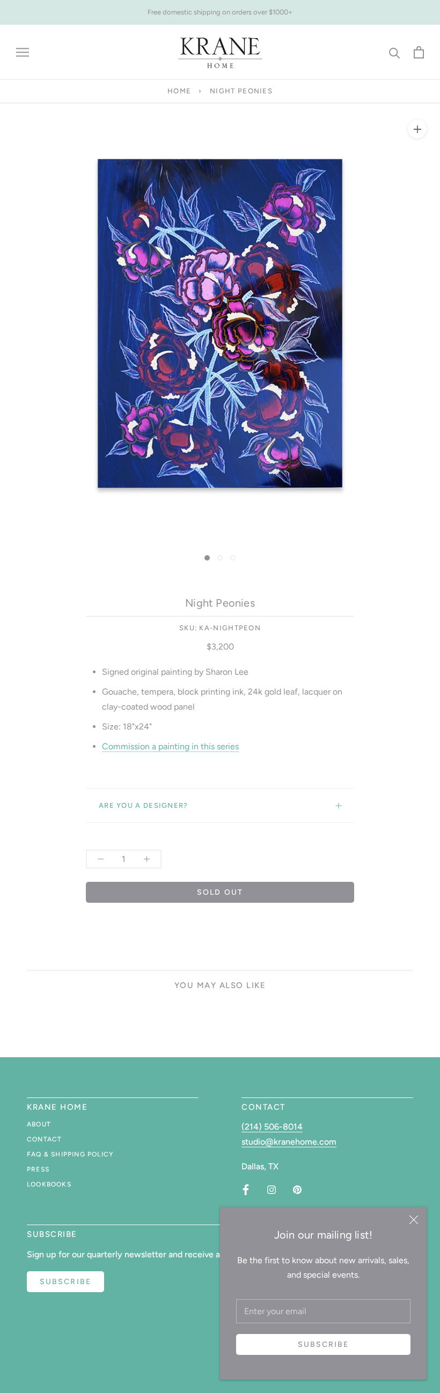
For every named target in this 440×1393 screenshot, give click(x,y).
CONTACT (44, 1139)
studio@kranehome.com (288, 1142)
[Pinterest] (297, 1189)
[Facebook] (245, 1189)
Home (179, 91)
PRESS (38, 1169)
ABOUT (39, 1124)
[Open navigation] (22, 52)
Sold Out (220, 892)
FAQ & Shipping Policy (70, 1154)
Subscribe (323, 1344)
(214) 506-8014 (272, 1127)
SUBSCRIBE (65, 1281)
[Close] (414, 1220)
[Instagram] (271, 1189)
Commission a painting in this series (170, 746)
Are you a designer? (143, 805)
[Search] (394, 52)
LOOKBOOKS (49, 1184)
